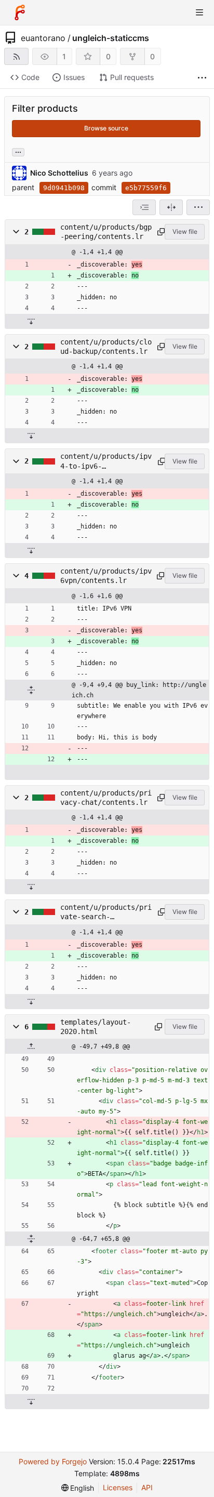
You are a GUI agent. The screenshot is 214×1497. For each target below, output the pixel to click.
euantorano (43, 38)
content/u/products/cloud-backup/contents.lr (106, 346)
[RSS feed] (16, 56)
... (18, 151)
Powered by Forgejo (53, 1461)
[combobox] (144, 207)
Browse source (106, 128)
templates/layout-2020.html (95, 1027)
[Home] (19, 12)
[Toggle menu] (199, 12)
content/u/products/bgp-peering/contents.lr (106, 232)
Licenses (117, 1487)
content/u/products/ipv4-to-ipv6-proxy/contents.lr (106, 461)
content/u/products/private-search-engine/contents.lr (106, 912)
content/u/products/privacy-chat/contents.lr (106, 797)
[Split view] (171, 207)
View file (184, 231)
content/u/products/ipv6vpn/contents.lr (106, 576)
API (147, 1487)
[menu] (198, 207)
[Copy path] (159, 231)
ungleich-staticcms (110, 38)
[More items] (202, 77)
